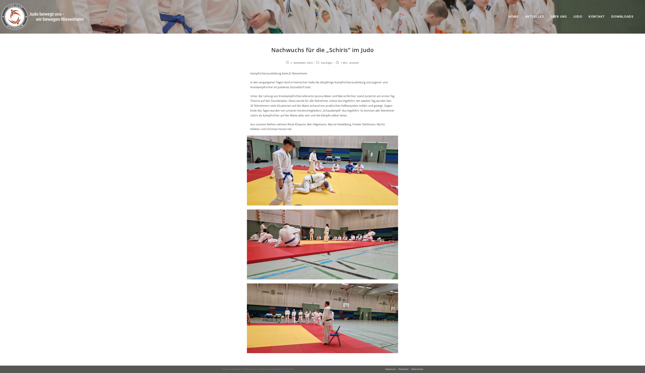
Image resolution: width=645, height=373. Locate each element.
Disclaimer (404, 369)
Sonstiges (326, 62)
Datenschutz (417, 369)
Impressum (390, 369)
